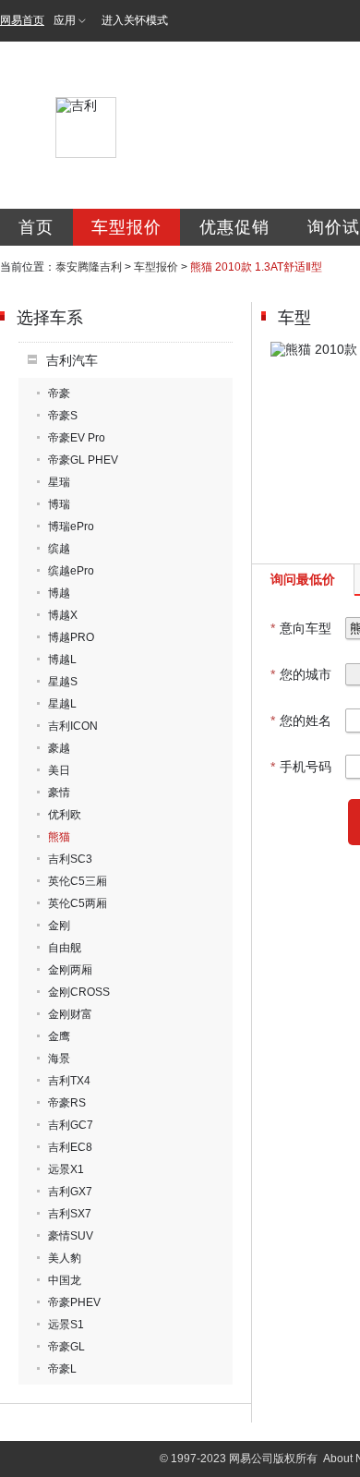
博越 (59, 593)
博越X (63, 615)
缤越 (59, 548)
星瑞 (59, 482)
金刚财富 (70, 1014)
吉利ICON (73, 726)
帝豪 (59, 393)
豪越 (59, 748)
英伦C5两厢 (77, 903)
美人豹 (64, 1258)
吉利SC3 (70, 859)
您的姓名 (300, 720)
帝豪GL (66, 1346)
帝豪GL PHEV (83, 460)
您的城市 (300, 674)
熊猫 (59, 836)
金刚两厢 (70, 969)
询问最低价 (302, 579)
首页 (36, 227)
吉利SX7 (69, 1213)
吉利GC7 (70, 1125)
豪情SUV (70, 1235)
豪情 (59, 792)
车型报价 (126, 227)
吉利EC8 (70, 1147)
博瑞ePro (71, 526)
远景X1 (66, 1169)
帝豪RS (67, 1102)
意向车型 (300, 628)
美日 (59, 770)
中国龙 (64, 1280)
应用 (65, 20)
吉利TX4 (69, 1080)
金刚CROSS (79, 992)
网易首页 (22, 20)
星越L (62, 703)
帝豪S (63, 415)
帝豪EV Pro (76, 437)
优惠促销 (234, 227)
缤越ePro (71, 570)
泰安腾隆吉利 (88, 266)
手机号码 (300, 766)
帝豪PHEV (74, 1302)
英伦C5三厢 (77, 881)
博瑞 (59, 504)
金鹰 (59, 1036)
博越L (62, 659)
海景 (59, 1058)
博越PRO (71, 637)
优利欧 (64, 814)
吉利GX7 (70, 1191)
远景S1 (66, 1324)
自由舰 (64, 947)
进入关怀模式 (135, 20)
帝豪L (62, 1368)
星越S (63, 681)
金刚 (59, 925)
